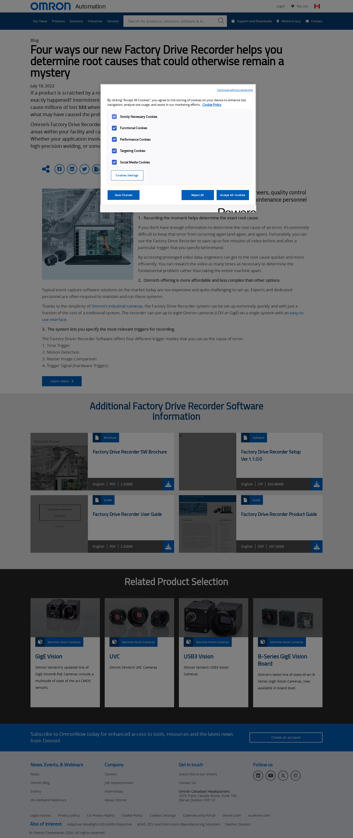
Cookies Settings (127, 175)
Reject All (197, 195)
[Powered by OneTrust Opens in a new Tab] (235, 209)
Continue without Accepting (235, 90)
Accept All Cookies (232, 195)
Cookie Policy (211, 105)
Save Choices (124, 195)
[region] (178, 148)
